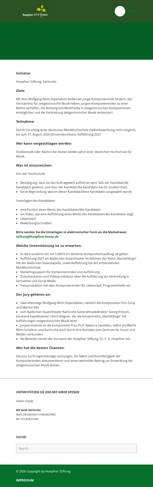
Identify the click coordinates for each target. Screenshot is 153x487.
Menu (132, 11)
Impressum (25, 480)
